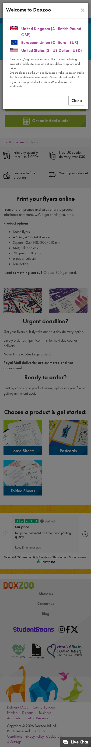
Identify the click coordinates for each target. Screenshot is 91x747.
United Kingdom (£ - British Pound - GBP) (52, 31)
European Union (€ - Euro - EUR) (49, 42)
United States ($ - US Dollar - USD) (51, 50)
